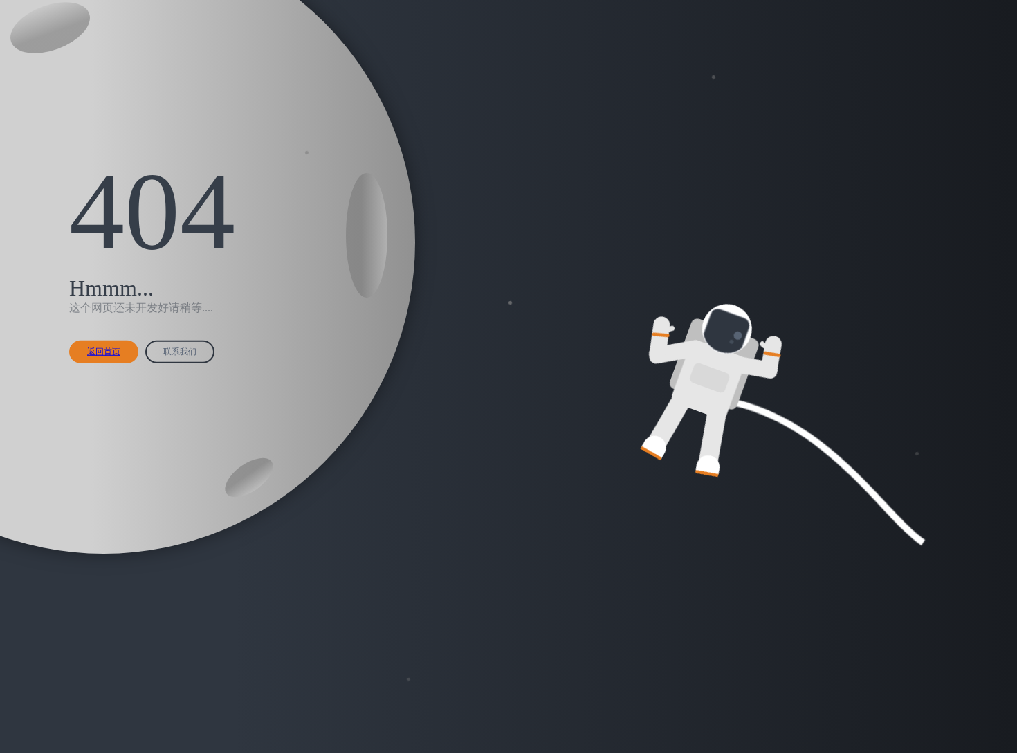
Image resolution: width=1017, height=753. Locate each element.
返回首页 (103, 351)
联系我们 (179, 351)
